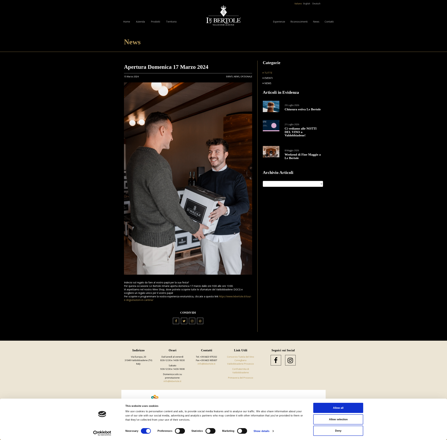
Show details (261, 431)
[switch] (180, 431)
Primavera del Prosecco (240, 377)
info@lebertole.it (172, 381)
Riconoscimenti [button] (299, 21)
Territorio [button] (171, 21)
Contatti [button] (329, 21)
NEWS (267, 83)
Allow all (338, 407)
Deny (338, 430)
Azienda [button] (140, 21)
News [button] (316, 21)
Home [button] (126, 21)
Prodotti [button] (155, 21)
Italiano (298, 3)
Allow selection (338, 419)
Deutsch (316, 3)
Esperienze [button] (279, 21)
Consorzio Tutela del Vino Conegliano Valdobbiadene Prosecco (240, 360)
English (306, 3)
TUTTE (268, 72)
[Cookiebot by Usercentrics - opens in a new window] (102, 433)
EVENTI (268, 78)
